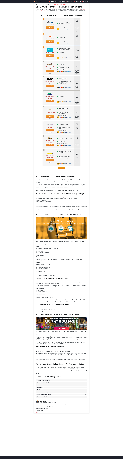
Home (36, 4)
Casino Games (85, 1)
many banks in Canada (56, 189)
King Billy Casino (50, 118)
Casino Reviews (70, 1)
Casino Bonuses (78, 1)
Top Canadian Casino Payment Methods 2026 (45, 4)
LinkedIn (37, 412)
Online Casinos (53, 1)
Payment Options (62, 1)
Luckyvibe (49, 29)
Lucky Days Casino (50, 57)
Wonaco (50, 162)
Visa (80, 9)
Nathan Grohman (42, 401)
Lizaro (50, 73)
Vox (50, 43)
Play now (50, 27)
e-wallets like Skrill (42, 10)
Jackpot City (50, 132)
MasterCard (84, 9)
